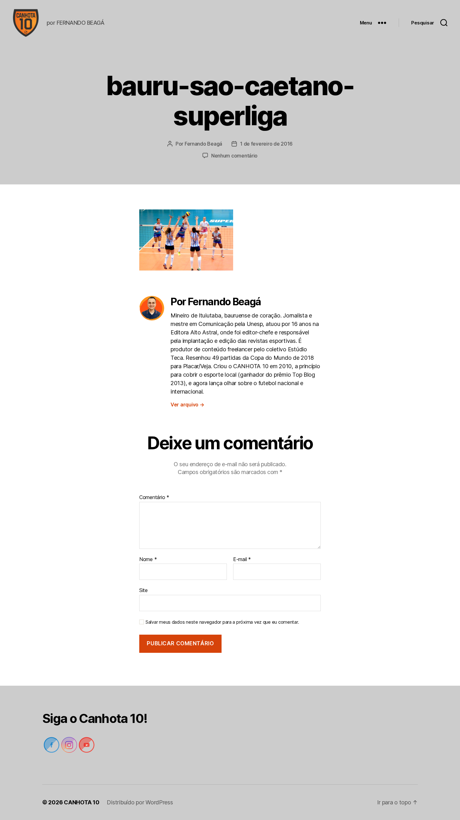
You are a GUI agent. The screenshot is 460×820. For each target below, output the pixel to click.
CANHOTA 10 (81, 802)
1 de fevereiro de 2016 (266, 144)
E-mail (242, 559)
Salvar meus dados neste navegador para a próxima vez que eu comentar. (222, 622)
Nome (148, 559)
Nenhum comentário (234, 155)
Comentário (154, 497)
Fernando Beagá (203, 144)
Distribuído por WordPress (140, 802)
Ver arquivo (187, 404)
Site (143, 590)
